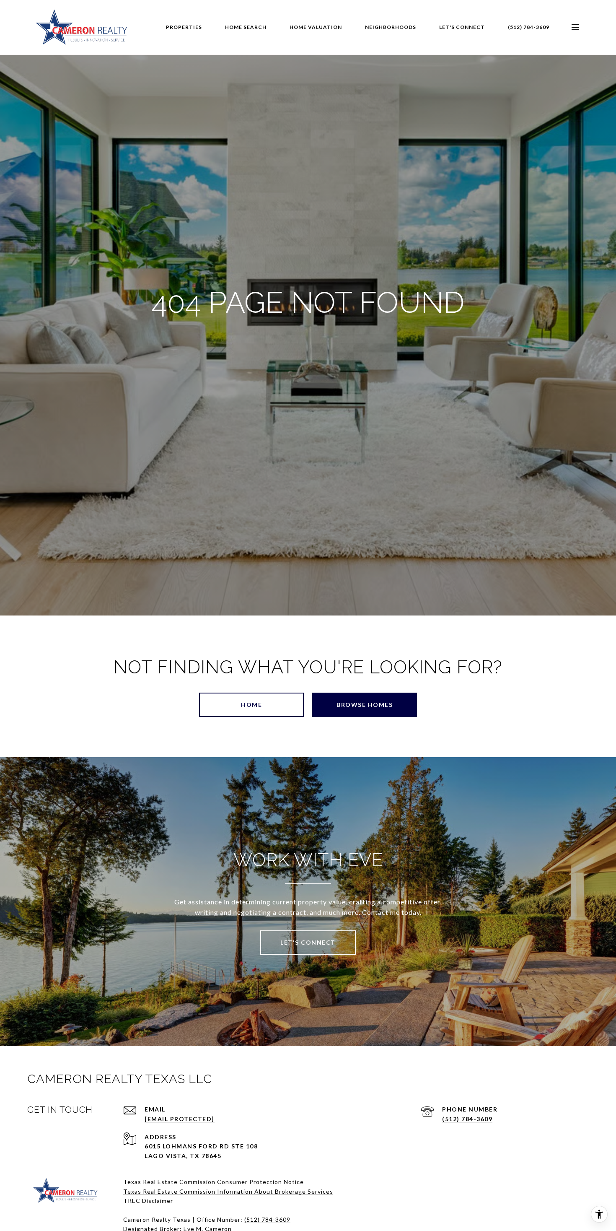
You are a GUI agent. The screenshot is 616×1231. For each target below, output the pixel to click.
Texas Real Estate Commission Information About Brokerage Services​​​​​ (228, 1191)
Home (251, 704)
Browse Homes (364, 704)
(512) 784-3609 (528, 27)
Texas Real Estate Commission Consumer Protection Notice (213, 1181)
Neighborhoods (390, 27)
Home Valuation (316, 27)
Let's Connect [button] (308, 942)
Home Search (246, 27)
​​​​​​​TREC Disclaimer (148, 1200)
